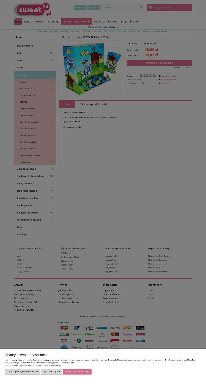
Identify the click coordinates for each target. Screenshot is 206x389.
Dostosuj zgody (51, 371)
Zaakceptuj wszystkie (77, 371)
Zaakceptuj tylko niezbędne (22, 371)
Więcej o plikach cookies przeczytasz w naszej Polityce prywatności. (33, 365)
